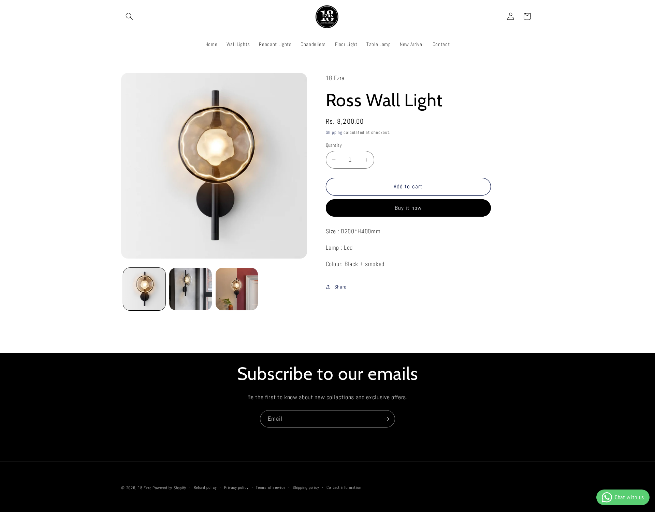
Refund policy (205, 487)
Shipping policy (306, 487)
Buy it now (408, 208)
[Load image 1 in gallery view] (144, 289)
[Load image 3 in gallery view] (237, 289)
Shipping (334, 132)
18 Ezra (144, 488)
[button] (129, 16)
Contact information (343, 487)
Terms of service (270, 487)
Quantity (334, 145)
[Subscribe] (386, 419)
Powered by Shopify (169, 488)
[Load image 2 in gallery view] (190, 289)
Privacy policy (236, 487)
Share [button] (340, 286)
